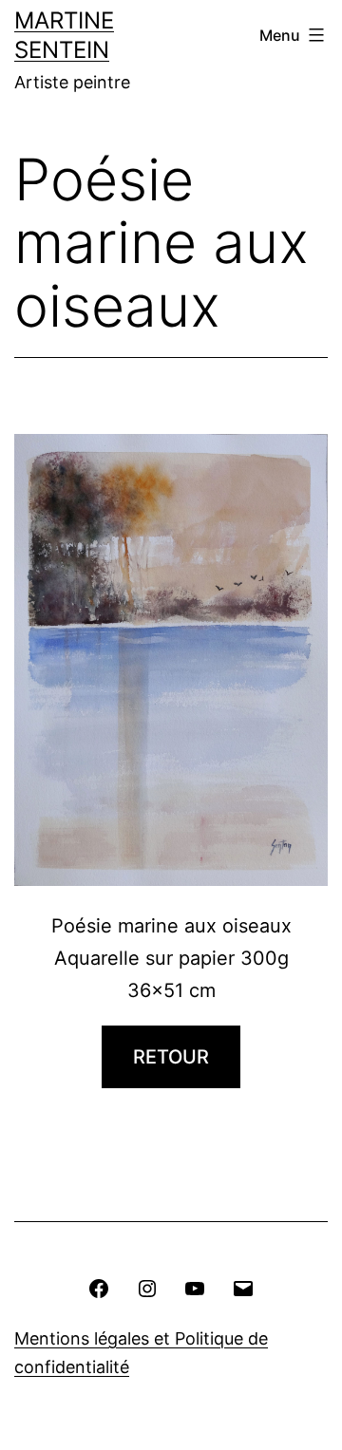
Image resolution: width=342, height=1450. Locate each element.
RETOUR (171, 1056)
